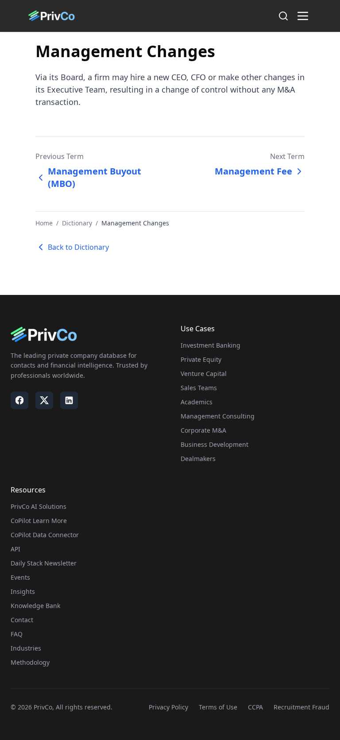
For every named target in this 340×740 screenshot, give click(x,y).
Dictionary (77, 223)
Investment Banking (210, 345)
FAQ (17, 634)
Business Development (214, 444)
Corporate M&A (203, 430)
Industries (26, 648)
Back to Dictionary (78, 247)
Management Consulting (218, 416)
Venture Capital (204, 373)
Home (44, 223)
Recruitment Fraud (301, 707)
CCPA (255, 707)
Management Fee (253, 171)
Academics (196, 402)
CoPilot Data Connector (45, 535)
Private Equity (201, 359)
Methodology (30, 662)
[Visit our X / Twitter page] (44, 400)
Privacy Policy (168, 707)
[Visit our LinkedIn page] (69, 400)
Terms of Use (218, 707)
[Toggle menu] (303, 16)
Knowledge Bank (35, 605)
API (15, 549)
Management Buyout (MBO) (94, 177)
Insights (23, 591)
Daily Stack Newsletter (44, 563)
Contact (22, 620)
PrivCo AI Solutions (38, 506)
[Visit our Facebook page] (19, 400)
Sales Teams (199, 388)
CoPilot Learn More (39, 520)
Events (20, 577)
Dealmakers (198, 458)
